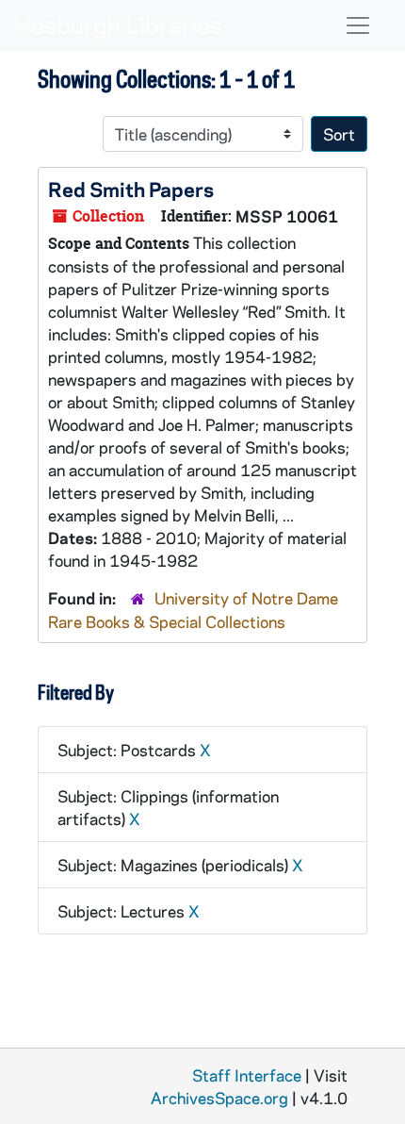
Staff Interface (246, 1075)
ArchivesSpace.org (219, 1097)
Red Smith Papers (131, 188)
